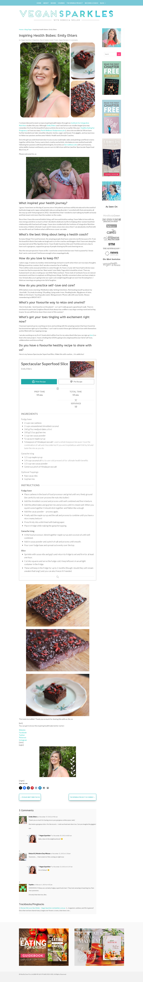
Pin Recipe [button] (77, 381)
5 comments (74, 40)
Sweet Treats (53, 40)
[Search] (119, 54)
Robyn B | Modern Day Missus (39, 853)
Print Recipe (40, 381)
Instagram (23, 740)
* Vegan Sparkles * (44, 835)
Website (22, 730)
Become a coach (91, 3)
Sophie (31, 884)
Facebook (23, 732)
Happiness (35, 40)
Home (39, 3)
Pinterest (22, 737)
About (46, 3)
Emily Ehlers (51, 125)
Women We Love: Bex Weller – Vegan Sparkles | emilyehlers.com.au (42, 908)
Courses (61, 3)
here (91, 335)
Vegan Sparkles (26, 40)
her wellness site (70, 145)
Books (53, 3)
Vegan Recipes (63, 40)
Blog (102, 3)
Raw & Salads (44, 40)
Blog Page (28, 29)
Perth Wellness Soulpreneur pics (53, 130)
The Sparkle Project (75, 3)
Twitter (22, 735)
